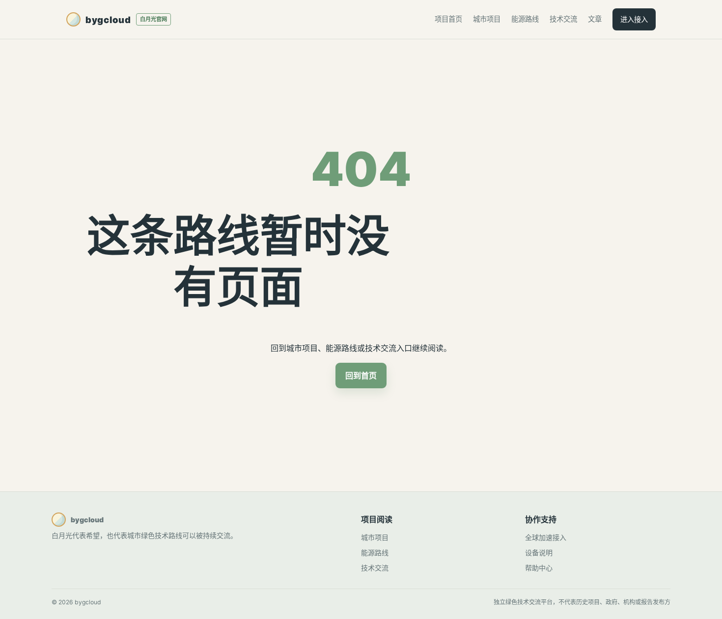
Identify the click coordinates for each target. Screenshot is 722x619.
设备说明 (539, 552)
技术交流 (563, 19)
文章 (595, 19)
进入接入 (634, 19)
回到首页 (361, 375)
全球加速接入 (545, 537)
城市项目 (486, 19)
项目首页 (448, 19)
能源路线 (525, 19)
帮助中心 (539, 568)
